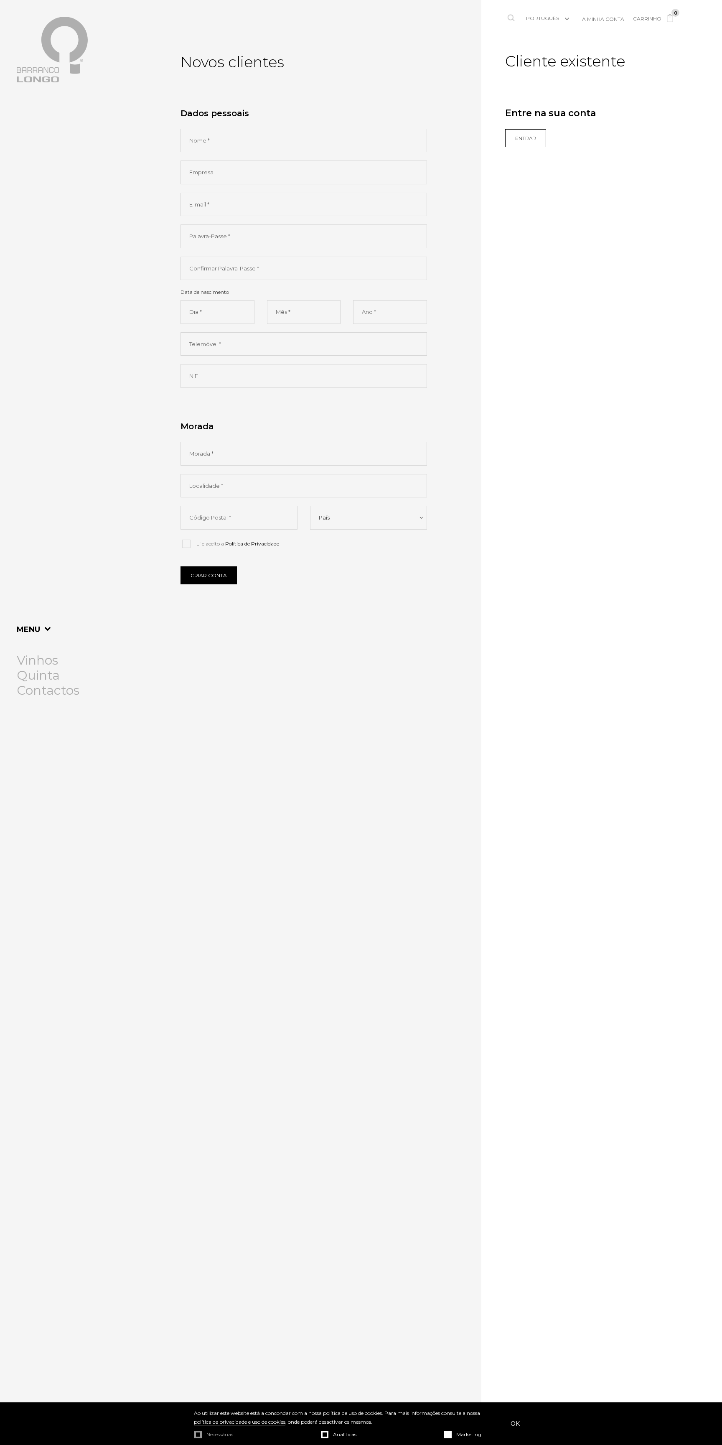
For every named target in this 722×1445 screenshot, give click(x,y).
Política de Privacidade (252, 543)
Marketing (468, 1434)
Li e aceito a (237, 543)
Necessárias (219, 1434)
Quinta (38, 675)
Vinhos (37, 660)
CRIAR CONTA (209, 575)
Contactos (48, 690)
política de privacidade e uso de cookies (239, 1422)
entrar (525, 138)
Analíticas (344, 1434)
